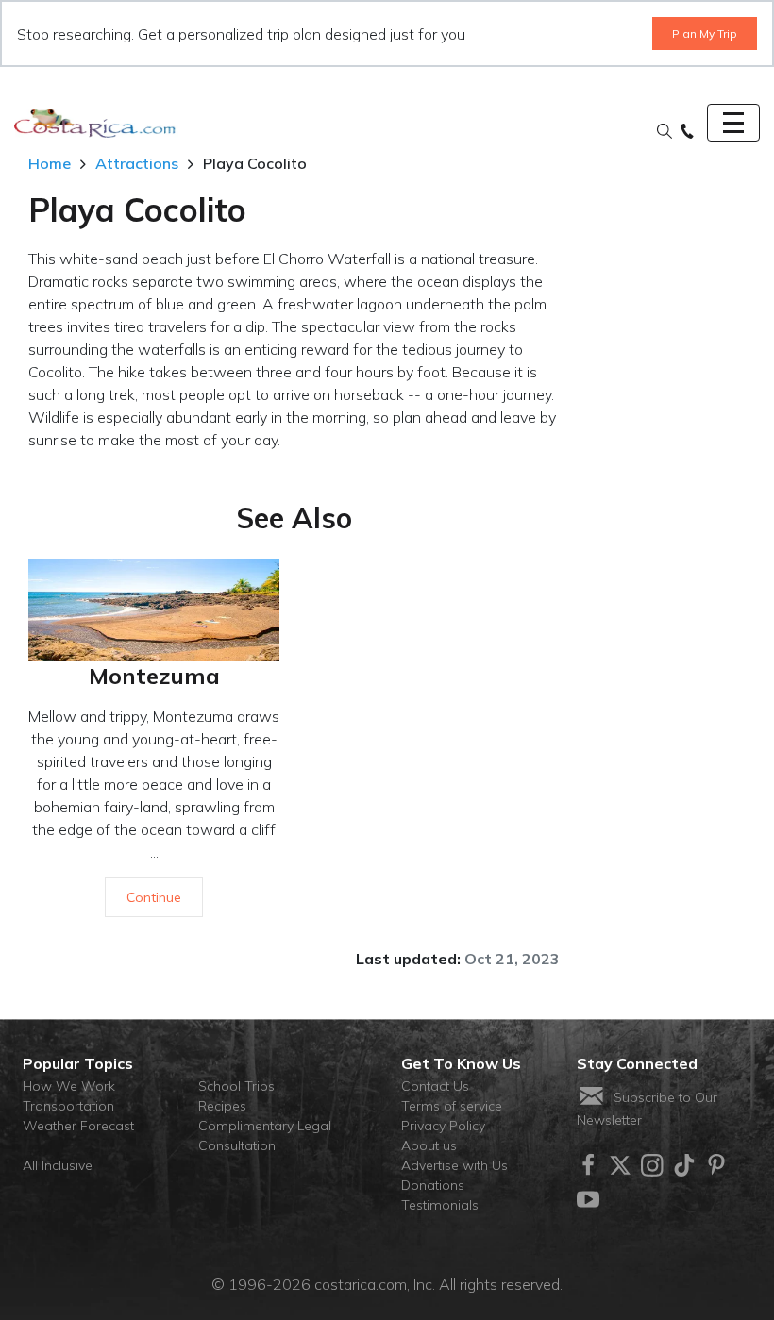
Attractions (136, 163)
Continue (153, 897)
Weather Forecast (78, 1125)
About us (429, 1145)
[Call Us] (687, 132)
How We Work (69, 1086)
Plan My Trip (704, 33)
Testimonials (440, 1204)
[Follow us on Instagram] (652, 1165)
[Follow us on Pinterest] (716, 1165)
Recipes (222, 1105)
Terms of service (451, 1105)
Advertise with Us (454, 1165)
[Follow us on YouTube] (588, 1199)
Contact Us (435, 1086)
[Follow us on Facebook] (588, 1165)
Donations (432, 1185)
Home (49, 163)
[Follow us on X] (620, 1165)
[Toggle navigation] (733, 123)
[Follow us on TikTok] (684, 1165)
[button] (664, 132)
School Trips (236, 1086)
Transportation (68, 1105)
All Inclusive (58, 1165)
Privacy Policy (443, 1125)
